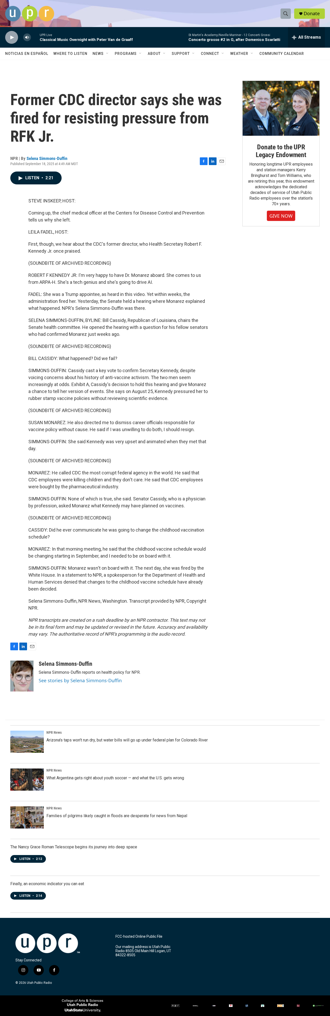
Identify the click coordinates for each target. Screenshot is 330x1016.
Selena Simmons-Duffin (47, 158)
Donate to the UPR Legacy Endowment (281, 151)
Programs (126, 54)
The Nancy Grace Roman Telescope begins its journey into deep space (73, 846)
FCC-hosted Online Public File (139, 936)
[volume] (27, 37)
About (154, 54)
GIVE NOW (281, 216)
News (98, 54)
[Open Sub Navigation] (107, 54)
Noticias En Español (26, 54)
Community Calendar (281, 54)
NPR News (54, 732)
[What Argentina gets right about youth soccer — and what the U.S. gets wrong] (27, 780)
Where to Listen (70, 54)
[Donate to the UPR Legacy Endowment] (281, 108)
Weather (239, 54)
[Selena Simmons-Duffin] (22, 676)
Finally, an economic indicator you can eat (47, 883)
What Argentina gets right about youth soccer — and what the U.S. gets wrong (115, 777)
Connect (210, 54)
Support (181, 54)
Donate (312, 13)
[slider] (35, 37)
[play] (11, 37)
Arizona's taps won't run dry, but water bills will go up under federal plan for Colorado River (127, 740)
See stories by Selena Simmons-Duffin (80, 680)
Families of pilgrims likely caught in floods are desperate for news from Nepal (116, 815)
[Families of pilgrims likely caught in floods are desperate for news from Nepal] (27, 817)
